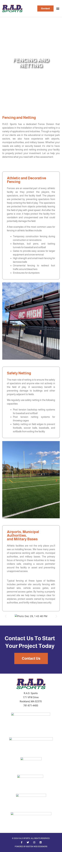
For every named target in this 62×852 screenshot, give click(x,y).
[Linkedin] (40, 842)
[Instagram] (34, 842)
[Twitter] (28, 842)
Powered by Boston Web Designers (31, 846)
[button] (57, 8)
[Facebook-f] (21, 842)
